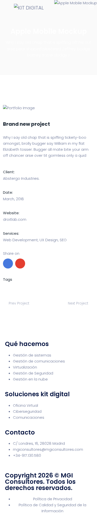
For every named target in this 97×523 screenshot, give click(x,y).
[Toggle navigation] (91, 7)
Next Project (78, 303)
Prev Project (18, 303)
